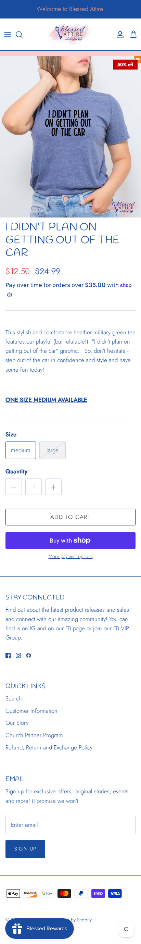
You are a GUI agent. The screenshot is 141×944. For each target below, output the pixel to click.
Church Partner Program (34, 735)
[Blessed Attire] (70, 34)
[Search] (22, 34)
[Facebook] (8, 655)
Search (13, 698)
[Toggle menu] (7, 34)
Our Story (16, 723)
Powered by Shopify (72, 919)
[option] (70, 137)
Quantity (16, 471)
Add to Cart (70, 517)
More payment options (71, 556)
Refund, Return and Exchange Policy (48, 747)
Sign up (25, 849)
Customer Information (31, 711)
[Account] (118, 34)
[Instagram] (18, 655)
